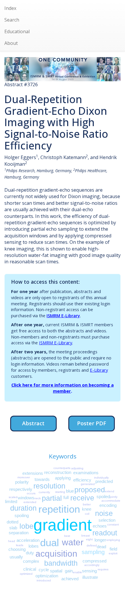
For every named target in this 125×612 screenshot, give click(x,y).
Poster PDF (91, 423)
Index (10, 8)
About (11, 43)
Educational (17, 31)
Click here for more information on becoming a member (62, 388)
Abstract (33, 423)
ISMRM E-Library (63, 315)
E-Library (99, 370)
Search (11, 20)
